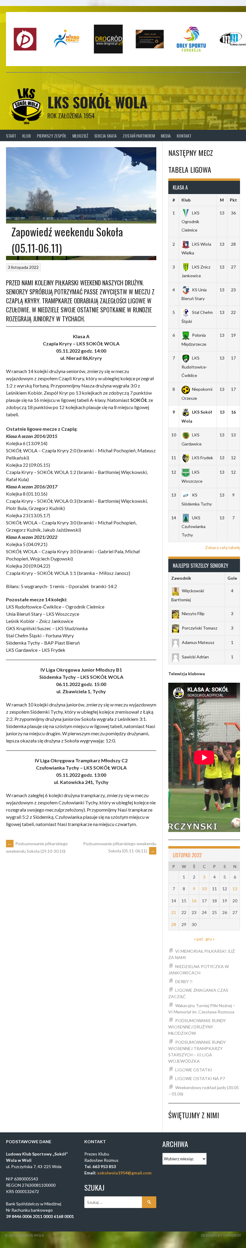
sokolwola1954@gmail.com (124, 1172)
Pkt (233, 199)
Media (166, 135)
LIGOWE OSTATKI (193, 1069)
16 (194, 900)
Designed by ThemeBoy (221, 1235)
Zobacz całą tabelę (222, 547)
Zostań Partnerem (139, 135)
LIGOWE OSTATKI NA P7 (200, 1078)
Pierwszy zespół (51, 135)
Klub (26, 135)
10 (204, 888)
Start (11, 135)
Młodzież (80, 135)
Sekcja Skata (105, 135)
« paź (198, 938)
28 (173, 924)
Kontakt (184, 135)
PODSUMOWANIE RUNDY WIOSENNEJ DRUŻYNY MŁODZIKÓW (197, 1027)
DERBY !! (184, 981)
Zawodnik (181, 578)
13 (234, 888)
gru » (210, 938)
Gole (232, 578)
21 (173, 912)
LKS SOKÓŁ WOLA (97, 102)
